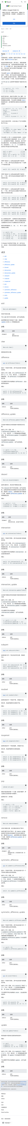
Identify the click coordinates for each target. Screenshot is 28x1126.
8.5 (17, 54)
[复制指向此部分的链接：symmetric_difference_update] (2, 915)
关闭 (14, 19)
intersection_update (9, 273)
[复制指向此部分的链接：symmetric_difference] (20, 860)
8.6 (14, 54)
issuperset (7, 281)
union (5, 295)
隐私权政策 (7, 1118)
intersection (7, 270)
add (5, 256)
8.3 (22, 54)
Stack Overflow (5, 1112)
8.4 (19, 54)
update (6, 298)
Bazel (2, 28)
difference (7, 262)
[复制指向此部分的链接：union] (7, 970)
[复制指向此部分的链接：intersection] (12, 528)
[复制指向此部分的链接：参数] (5, 327)
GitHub (3, 1098)
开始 (14, 23)
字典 (6, 66)
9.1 (7, 54)
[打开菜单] (2, 2)
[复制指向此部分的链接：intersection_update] (18, 585)
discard (6, 267)
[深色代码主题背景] (26, 87)
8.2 (24, 54)
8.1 (2, 56)
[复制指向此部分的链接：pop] (5, 781)
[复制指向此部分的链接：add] (5, 303)
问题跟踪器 (4, 1107)
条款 (2, 1118)
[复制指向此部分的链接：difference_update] (17, 414)
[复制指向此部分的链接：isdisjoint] (9, 645)
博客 (2, 1096)
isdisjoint (6, 276)
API (10, 28)
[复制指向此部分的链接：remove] (8, 818)
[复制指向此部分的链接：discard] (8, 474)
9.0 (9, 54)
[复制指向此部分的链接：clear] (6, 342)
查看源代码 (16, 51)
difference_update (9, 264)
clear (5, 259)
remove (6, 287)
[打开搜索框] (22, 2)
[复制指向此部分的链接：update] (8, 1025)
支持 (2, 1104)
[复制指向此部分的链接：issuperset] (11, 735)
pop (5, 284)
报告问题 (5, 51)
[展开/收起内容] (8, 36)
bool (4, 650)
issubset (6, 278)
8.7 (12, 54)
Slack (2, 1109)
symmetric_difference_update (12, 292)
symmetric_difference (10, 289)
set (4, 363)
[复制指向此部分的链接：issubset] (9, 689)
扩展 (7, 28)
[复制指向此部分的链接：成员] (6, 252)
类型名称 (9, 59)
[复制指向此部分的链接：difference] (10, 357)
